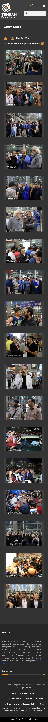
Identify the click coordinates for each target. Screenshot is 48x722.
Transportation (30, 704)
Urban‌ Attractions (29, 693)
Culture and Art (15, 698)
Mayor (15, 693)
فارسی (26, 8)
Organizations (13, 704)
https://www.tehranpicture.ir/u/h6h (22, 43)
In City (29, 698)
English (35, 5)
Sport (42, 704)
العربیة (19, 8)
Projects (39, 698)
